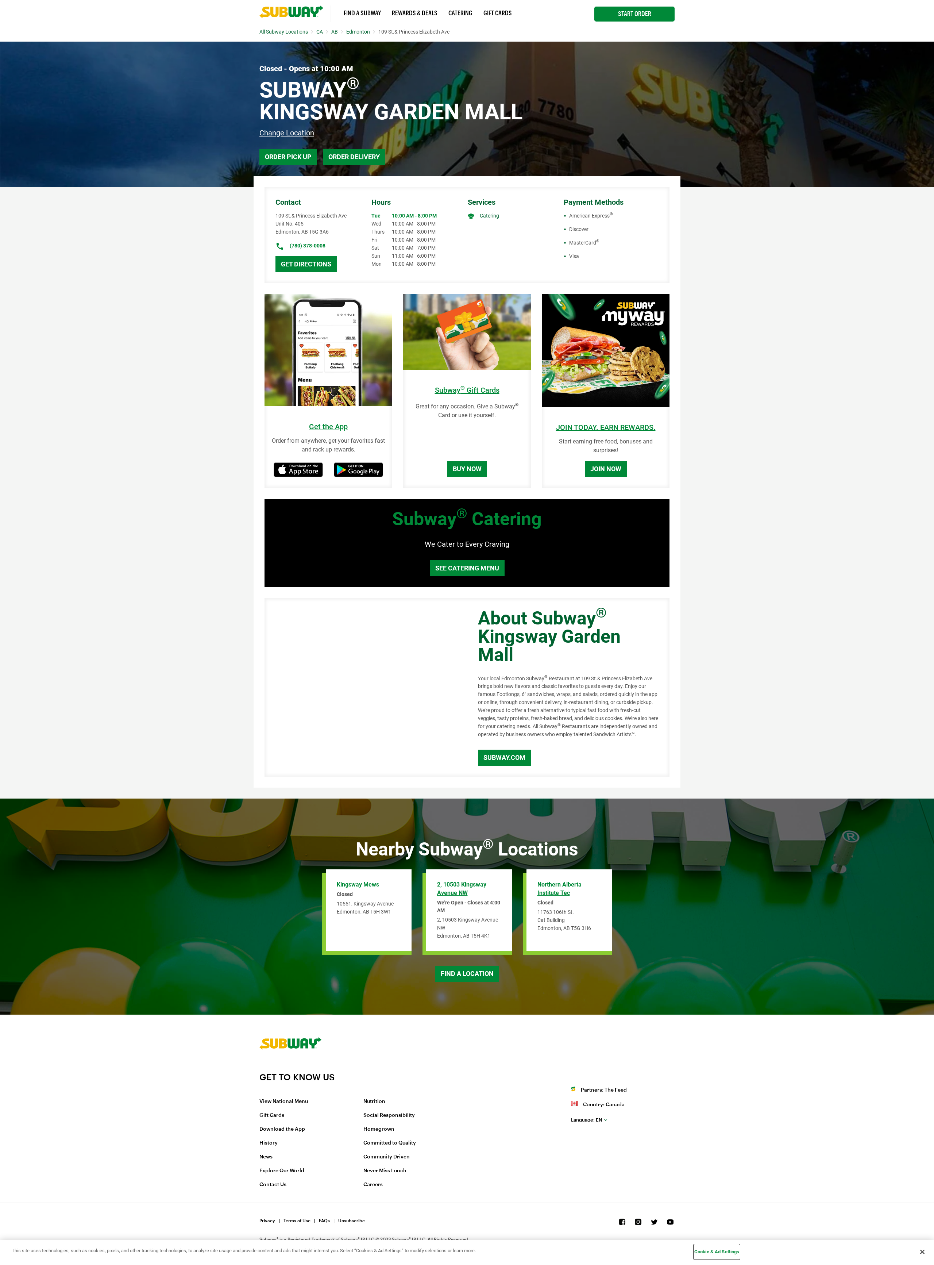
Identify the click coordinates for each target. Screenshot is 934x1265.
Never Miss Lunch (384, 1170)
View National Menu (283, 1101)
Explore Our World (281, 1170)
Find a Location (467, 973)
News (266, 1157)
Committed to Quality (389, 1143)
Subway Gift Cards (467, 390)
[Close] (922, 1252)
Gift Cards (497, 13)
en (586, 1120)
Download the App (282, 1129)
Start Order (634, 14)
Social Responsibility (389, 1115)
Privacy (267, 1221)
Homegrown (378, 1129)
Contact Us (272, 1184)
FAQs (324, 1221)
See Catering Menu (467, 568)
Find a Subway (362, 13)
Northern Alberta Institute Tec (559, 888)
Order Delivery (354, 157)
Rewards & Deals (414, 13)
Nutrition (374, 1101)
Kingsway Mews (358, 884)
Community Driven (386, 1157)
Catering (460, 13)
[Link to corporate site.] (290, 1067)
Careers (373, 1184)
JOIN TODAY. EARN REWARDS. (606, 427)
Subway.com (504, 757)
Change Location (286, 132)
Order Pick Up (288, 157)
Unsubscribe (351, 1221)
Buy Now (467, 469)
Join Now (605, 469)
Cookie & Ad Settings (717, 1251)
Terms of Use (296, 1221)
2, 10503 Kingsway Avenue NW (461, 888)
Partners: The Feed (604, 1090)
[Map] (363, 687)
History (268, 1143)
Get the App (328, 427)
